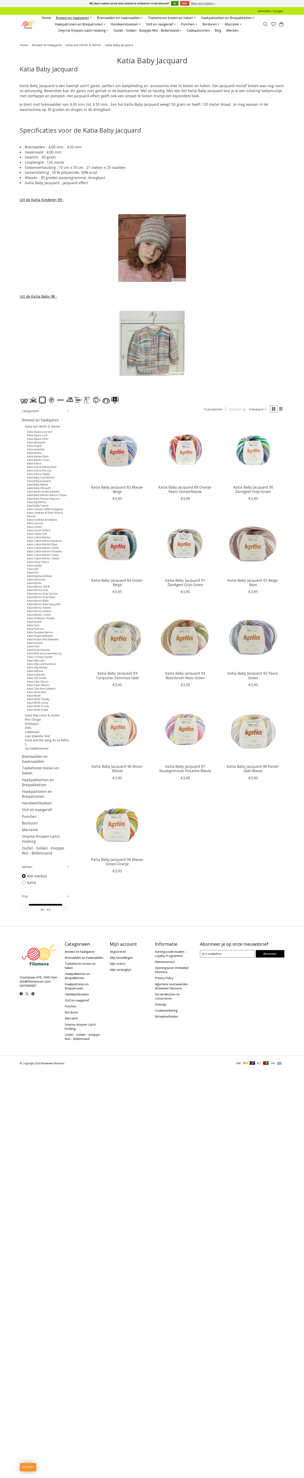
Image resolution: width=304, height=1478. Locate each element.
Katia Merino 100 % (38, 586)
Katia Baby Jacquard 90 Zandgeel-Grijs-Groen (253, 489)
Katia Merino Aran (37, 590)
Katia (31, 882)
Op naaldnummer (37, 748)
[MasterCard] (266, 1063)
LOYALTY (28, 1467)
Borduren (30, 823)
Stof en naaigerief (37, 809)
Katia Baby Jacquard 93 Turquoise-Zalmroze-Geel (117, 675)
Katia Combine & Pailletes (42, 520)
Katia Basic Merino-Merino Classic (47, 495)
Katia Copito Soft (37, 534)
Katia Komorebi (36, 579)
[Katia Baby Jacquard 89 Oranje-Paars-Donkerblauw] (185, 450)
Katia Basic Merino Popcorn (43, 498)
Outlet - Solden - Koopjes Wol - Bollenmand (43, 851)
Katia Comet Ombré (38, 530)
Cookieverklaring (166, 1010)
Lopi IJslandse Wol (37, 736)
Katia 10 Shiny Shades (40, 657)
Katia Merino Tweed (38, 607)
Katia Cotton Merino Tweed (43, 558)
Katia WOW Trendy (38, 706)
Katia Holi (32, 569)
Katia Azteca (34, 463)
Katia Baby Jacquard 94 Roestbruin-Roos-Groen (185, 675)
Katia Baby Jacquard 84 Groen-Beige (117, 582)
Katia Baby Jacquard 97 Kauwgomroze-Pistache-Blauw (185, 768)
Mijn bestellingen (121, 957)
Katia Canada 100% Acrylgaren (45, 509)
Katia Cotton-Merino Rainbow (44, 541)
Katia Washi (34, 695)
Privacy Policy (164, 978)
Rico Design (33, 719)
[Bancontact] (259, 1063)
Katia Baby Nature (37, 484)
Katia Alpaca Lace (37, 435)
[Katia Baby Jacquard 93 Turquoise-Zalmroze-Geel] (117, 637)
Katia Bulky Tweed (37, 505)
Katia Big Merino (36, 502)
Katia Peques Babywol (40, 636)
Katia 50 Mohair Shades (41, 618)
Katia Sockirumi (36, 674)
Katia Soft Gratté (36, 678)
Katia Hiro (33, 572)
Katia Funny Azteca (38, 562)
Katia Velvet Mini (36, 692)
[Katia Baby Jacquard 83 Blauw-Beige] (117, 450)
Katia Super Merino (38, 685)
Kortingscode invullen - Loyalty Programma (170, 953)
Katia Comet (34, 527)
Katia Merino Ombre (39, 611)
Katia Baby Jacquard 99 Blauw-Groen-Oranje (117, 861)
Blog (218, 30)
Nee (184, 3)
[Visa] (272, 1063)
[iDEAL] (245, 1063)
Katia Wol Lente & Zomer (42, 715)
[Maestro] (252, 1063)
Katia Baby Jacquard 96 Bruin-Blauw (117, 768)
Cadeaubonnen (198, 30)
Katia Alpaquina (36, 442)
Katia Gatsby (34, 565)
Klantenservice (165, 962)
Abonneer (270, 954)
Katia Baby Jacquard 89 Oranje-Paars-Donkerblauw (185, 489)
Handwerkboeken (37, 802)
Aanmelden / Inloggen (270, 11)
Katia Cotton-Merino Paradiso (44, 551)
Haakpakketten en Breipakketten (38, 782)
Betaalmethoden (166, 1016)
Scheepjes (32, 723)
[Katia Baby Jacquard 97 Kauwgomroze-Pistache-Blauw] (185, 730)
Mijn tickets (118, 963)
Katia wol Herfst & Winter (83, 45)
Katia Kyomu (34, 583)
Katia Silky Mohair (37, 667)
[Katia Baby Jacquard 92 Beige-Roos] (253, 543)
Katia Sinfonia (35, 671)
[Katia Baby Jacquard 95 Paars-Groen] (253, 637)
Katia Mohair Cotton (39, 614)
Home (46, 18)
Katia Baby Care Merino (41, 477)
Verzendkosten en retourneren (167, 996)
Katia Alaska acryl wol (39, 432)
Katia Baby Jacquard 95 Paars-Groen (253, 675)
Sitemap (160, 1004)
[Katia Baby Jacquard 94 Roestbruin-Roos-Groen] (185, 637)
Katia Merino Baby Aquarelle (44, 604)
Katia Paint (33, 625)
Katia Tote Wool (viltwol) (41, 688)
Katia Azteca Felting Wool (41, 467)
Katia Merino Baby (38, 600)
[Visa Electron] (279, 1063)
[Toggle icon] (265, 24)
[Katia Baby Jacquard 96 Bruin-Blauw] (117, 730)
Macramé (30, 829)
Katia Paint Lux (35, 629)
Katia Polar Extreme (38, 650)
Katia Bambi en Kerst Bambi (43, 491)
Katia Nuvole (34, 622)
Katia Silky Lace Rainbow (41, 664)
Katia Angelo (34, 446)
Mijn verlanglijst (120, 969)
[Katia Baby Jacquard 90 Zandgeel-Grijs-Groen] (253, 450)
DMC (28, 728)
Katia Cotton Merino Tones (43, 555)
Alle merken (37, 876)
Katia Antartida (35, 449)
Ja (174, 3)
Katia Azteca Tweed (38, 474)
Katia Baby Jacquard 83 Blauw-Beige (117, 489)
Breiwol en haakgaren (47, 45)
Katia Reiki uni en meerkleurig (44, 653)
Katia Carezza (35, 523)
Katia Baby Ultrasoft (38, 488)
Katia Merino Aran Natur (41, 597)
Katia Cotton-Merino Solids (43, 548)
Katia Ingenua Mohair (39, 576)
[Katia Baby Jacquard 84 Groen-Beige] (117, 543)
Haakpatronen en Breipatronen (37, 794)
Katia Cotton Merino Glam (42, 544)
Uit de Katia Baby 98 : (38, 296)
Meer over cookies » (203, 3)
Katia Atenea (34, 453)
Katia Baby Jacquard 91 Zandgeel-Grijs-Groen (185, 582)
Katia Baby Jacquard (39, 481)
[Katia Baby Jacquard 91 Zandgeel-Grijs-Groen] (185, 543)
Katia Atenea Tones (38, 460)
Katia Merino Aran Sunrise (42, 593)
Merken (232, 30)
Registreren (118, 951)
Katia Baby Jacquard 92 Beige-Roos (253, 582)
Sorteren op (237, 409)
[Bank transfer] (238, 1063)
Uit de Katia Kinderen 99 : (42, 199)
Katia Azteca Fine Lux (39, 470)
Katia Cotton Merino (39, 537)
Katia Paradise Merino (40, 632)
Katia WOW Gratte (37, 709)
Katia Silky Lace (36, 660)
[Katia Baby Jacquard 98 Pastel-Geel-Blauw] (253, 730)
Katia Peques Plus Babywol (42, 639)
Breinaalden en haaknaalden (35, 759)
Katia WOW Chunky (38, 699)
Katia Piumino (35, 643)
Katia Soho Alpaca (37, 681)
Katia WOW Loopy (37, 702)
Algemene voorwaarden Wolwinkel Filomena (171, 986)
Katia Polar (33, 646)
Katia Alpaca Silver (38, 439)
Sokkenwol (32, 732)
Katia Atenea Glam (38, 456)
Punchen (29, 816)
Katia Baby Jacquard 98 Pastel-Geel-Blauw (253, 768)
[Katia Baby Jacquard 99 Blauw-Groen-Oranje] (117, 823)
